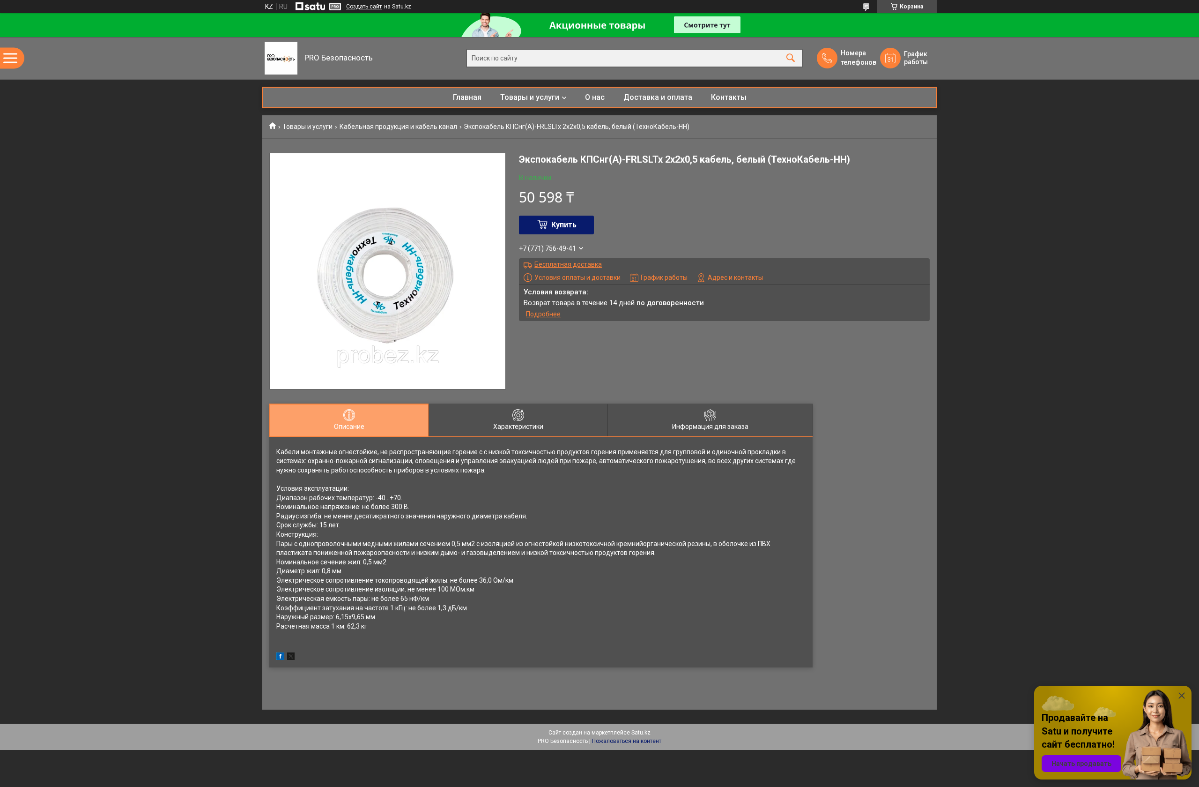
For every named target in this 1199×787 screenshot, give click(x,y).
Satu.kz (641, 732)
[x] (291, 657)
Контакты (729, 97)
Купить (564, 224)
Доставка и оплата (657, 97)
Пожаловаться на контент (626, 741)
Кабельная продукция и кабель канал (398, 126)
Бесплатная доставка (568, 264)
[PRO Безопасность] (281, 58)
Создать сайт (364, 6)
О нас (595, 97)
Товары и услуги (529, 97)
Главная (467, 97)
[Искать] (790, 58)
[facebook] (280, 657)
